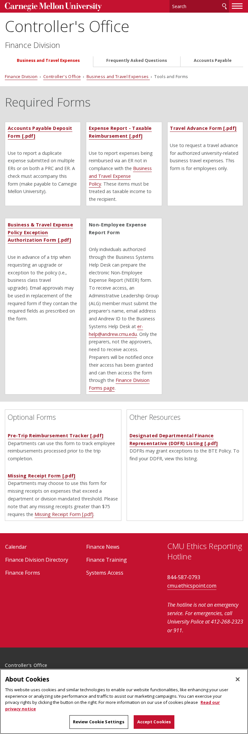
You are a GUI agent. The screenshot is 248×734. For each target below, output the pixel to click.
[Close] (238, 679)
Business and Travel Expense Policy (120, 176)
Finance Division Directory (36, 559)
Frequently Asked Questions (136, 60)
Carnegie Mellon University (53, 7)
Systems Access (104, 572)
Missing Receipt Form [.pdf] (42, 476)
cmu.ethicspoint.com (191, 585)
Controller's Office (67, 26)
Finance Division (32, 45)
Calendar (16, 546)
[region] (124, 701)
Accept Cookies (154, 722)
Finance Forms (22, 572)
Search (224, 6)
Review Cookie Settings (99, 722)
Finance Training (106, 559)
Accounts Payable (213, 60)
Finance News (102, 546)
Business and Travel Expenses (48, 60)
